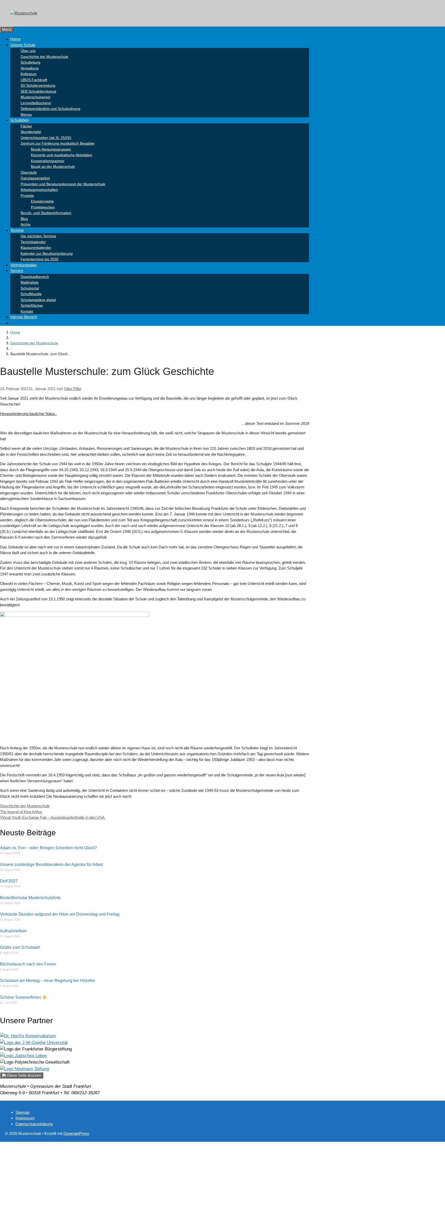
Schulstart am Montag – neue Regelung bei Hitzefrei (47, 980)
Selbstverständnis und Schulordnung (50, 109)
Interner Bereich (23, 317)
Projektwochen (43, 207)
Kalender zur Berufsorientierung (47, 253)
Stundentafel (31, 132)
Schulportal (30, 288)
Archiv (26, 224)
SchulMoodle (31, 294)
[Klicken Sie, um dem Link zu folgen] (28, 1035)
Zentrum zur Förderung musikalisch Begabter (58, 143)
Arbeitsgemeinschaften (39, 190)
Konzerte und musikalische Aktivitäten (61, 155)
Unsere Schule (22, 45)
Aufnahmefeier (13, 931)
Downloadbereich (35, 277)
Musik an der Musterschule (53, 166)
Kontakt (27, 311)
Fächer (26, 126)
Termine (17, 230)
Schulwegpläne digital (38, 300)
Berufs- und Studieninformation (46, 213)
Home (15, 39)
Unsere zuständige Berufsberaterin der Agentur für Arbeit (51, 864)
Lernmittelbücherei (36, 103)
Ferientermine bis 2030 (39, 259)
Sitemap (22, 1112)
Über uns (28, 51)
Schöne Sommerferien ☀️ (23, 997)
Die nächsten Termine (38, 236)
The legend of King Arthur (21, 812)
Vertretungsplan (23, 265)
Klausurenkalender (36, 247)
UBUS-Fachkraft (34, 80)
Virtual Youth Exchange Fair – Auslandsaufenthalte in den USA (53, 817)
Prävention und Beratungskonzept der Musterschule (63, 184)
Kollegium (29, 74)
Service (16, 270)
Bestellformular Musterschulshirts (30, 898)
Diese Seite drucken (23, 1075)
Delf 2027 (9, 881)
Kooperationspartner (47, 161)
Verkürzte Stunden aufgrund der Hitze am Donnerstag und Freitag (59, 914)
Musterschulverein (35, 97)
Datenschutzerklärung (34, 1124)
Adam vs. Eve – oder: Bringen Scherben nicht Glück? (48, 848)
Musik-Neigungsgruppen (51, 149)
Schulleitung (30, 62)
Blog (24, 219)
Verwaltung (30, 68)
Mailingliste (30, 282)
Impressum (25, 1118)
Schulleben (19, 120)
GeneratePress (76, 1133)
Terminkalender (33, 242)
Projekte (27, 196)
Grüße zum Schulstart (20, 947)
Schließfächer (32, 305)
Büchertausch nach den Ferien (28, 964)
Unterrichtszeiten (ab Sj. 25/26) (46, 138)
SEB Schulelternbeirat (38, 91)
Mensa (26, 114)
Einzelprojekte (42, 201)
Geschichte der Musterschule (44, 57)
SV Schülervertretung (38, 85)
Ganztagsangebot (35, 178)
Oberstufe (29, 172)
